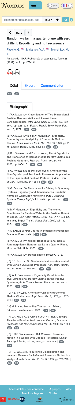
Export (29, 85)
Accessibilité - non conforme (26, 389)
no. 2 (19, 32)
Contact (53, 393)
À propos (55, 389)
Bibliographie (19, 106)
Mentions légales (32, 393)
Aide (69, 389)
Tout (47, 20)
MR (9, 93)
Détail (14, 85)
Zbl (16, 93)
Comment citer (52, 85)
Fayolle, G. (13, 49)
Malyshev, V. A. (35, 49)
